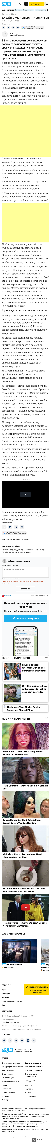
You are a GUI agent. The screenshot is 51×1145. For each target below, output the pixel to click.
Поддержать (38, 4)
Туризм (28, 1093)
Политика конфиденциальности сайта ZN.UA (16, 1137)
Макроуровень (8, 1070)
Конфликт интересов (33, 1070)
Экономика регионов (10, 1081)
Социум (28, 1082)
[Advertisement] (25, 131)
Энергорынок (7, 1074)
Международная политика (12, 1067)
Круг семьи (29, 1089)
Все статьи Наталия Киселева (15, 539)
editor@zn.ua (38, 1030)
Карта (4, 1005)
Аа (26, 4)
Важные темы (8, 10)
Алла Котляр (9, 967)
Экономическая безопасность (31, 1075)
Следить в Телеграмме (27, 618)
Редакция (6, 994)
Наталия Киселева (16, 35)
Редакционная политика (12, 1001)
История (28, 1085)
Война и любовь (14, 964)
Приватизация (8, 1078)
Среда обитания (8, 1092)
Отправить (25, 589)
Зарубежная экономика (34, 1067)
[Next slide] (47, 10)
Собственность (31, 1096)
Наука (4, 1085)
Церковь (5, 1096)
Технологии (6, 1089)
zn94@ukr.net (32, 1026)
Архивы (5, 990)
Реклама (5, 997)
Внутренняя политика (11, 1063)
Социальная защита (33, 1063)
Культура (5, 1100)
